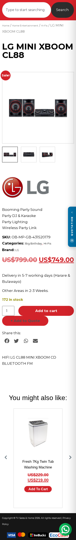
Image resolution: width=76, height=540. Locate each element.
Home (5, 25)
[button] (66, 79)
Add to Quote (25, 321)
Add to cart (46, 311)
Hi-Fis (44, 25)
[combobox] (26, 10)
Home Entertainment (25, 25)
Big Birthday (33, 243)
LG (17, 250)
